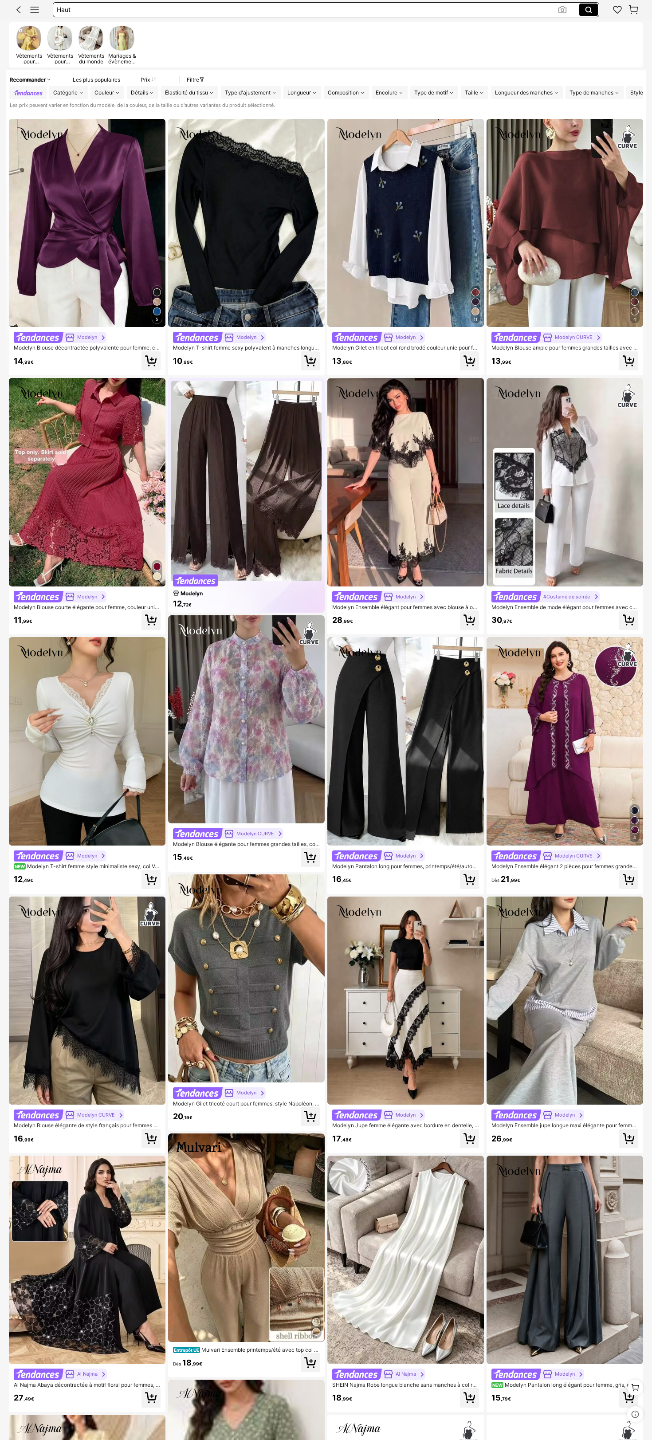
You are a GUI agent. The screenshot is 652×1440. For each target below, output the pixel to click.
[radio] (29, 44)
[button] (19, 10)
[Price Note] (635, 1414)
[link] (617, 10)
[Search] (588, 10)
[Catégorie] (35, 10)
